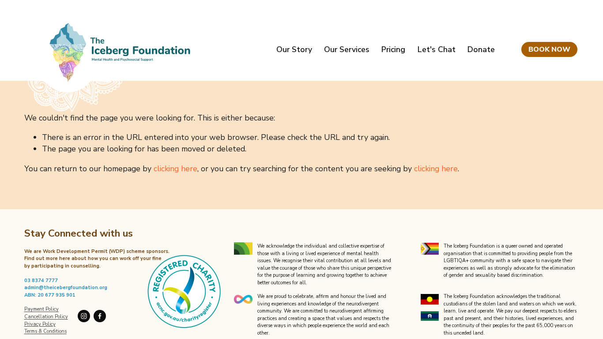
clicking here (175, 168)
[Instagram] (84, 316)
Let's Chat (437, 49)
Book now (549, 49)
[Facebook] (100, 316)
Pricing (393, 49)
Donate (481, 49)
